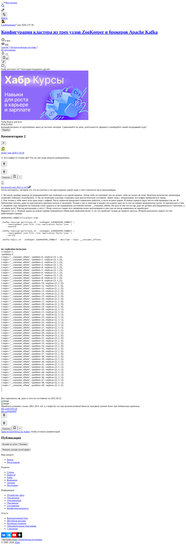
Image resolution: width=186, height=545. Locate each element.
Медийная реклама (16, 521)
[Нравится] (4, 163)
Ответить (6, 177)
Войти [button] (4, 18)
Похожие (23, 444)
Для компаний (14, 500)
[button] (93, 320)
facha (3, 153)
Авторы (11, 482)
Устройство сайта (15, 495)
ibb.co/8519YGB (9, 409)
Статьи (10, 472)
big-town (5, 187)
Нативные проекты (16, 523)
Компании (12, 480)
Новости (11, 475)
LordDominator (8, 25)
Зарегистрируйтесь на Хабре (15, 431)
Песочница (12, 485)
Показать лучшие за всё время (16, 450)
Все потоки (11, 2)
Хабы (9, 477)
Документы (12, 503)
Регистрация (13, 462)
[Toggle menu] (2, 3)
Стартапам (12, 528)
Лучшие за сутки (9, 444)
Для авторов (13, 498)
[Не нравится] (4, 171)
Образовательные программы (21, 526)
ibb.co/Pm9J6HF (9, 411)
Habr (17, 542)
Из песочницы (8, 50)
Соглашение (13, 505)
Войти (10, 459)
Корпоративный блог (17, 518)
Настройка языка (9, 540)
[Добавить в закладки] (14, 176)
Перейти (6, 130)
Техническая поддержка (30, 539)
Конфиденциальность (17, 508)
